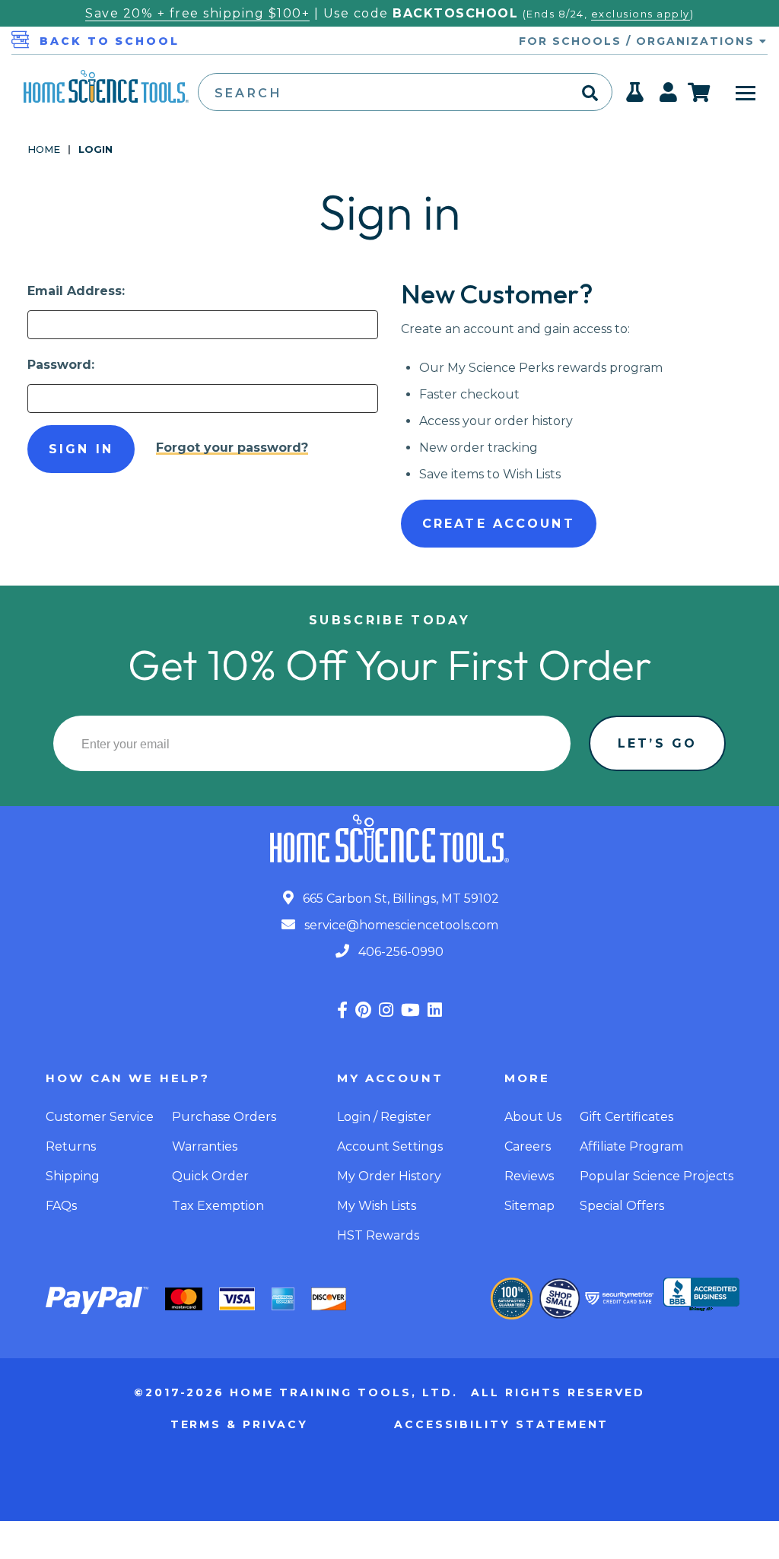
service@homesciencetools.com (399, 925)
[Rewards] (635, 96)
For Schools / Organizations (639, 41)
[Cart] (699, 92)
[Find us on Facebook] (342, 1010)
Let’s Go (657, 743)
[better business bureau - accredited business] (701, 1296)
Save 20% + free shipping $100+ (197, 13)
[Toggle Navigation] (745, 92)
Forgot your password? (232, 447)
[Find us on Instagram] (386, 1010)
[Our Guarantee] (512, 1298)
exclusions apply (640, 14)
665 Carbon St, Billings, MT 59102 (399, 898)
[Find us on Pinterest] (363, 1010)
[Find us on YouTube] (410, 1010)
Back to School (110, 41)
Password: (60, 364)
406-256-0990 (399, 952)
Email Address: (76, 291)
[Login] (669, 96)
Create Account (498, 523)
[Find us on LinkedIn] (435, 1010)
